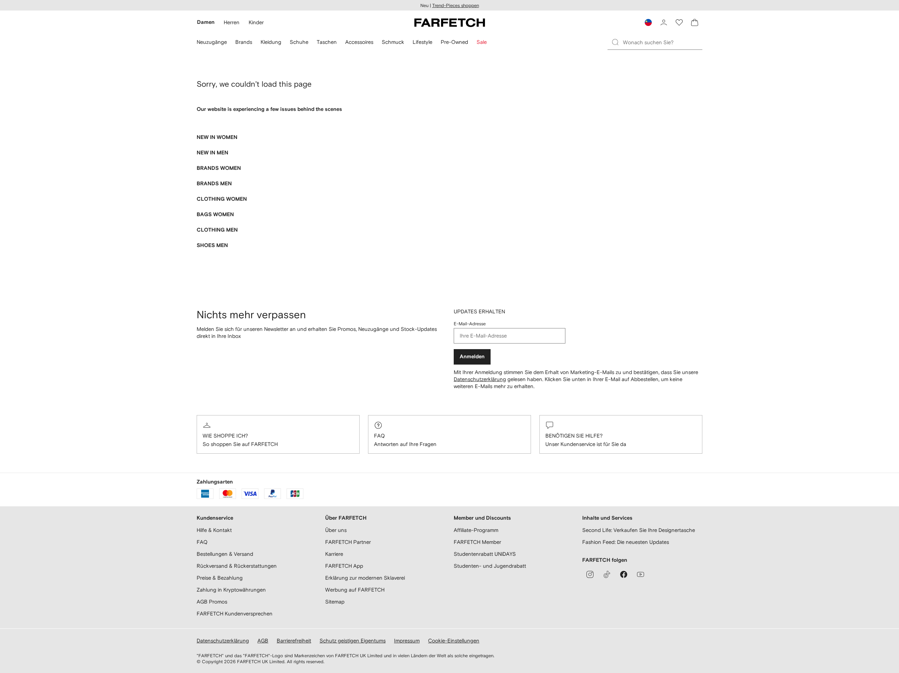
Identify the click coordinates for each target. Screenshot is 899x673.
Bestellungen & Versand (225, 554)
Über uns (336, 530)
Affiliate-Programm (476, 530)
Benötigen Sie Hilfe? (574, 435)
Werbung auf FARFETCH (355, 589)
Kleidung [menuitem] (271, 42)
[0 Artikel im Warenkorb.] (694, 22)
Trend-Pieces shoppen (455, 5)
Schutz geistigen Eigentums (353, 640)
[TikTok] (607, 574)
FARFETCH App (344, 565)
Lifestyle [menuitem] (422, 42)
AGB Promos (212, 601)
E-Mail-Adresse (470, 323)
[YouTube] (640, 574)
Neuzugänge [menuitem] (212, 42)
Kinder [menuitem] (256, 22)
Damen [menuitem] (206, 22)
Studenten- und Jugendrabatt (490, 565)
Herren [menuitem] (231, 22)
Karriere (334, 554)
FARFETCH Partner (348, 542)
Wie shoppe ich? (225, 435)
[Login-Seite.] (663, 22)
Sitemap (334, 601)
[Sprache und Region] (648, 22)
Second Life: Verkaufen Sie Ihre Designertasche (638, 530)
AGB (262, 640)
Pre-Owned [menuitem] (454, 42)
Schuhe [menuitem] (299, 42)
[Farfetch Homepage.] (449, 22)
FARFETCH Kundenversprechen (235, 613)
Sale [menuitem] (482, 42)
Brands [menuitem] (243, 42)
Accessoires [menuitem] (359, 42)
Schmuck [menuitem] (393, 42)
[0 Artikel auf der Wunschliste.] (679, 22)
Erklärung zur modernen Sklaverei (365, 577)
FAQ (379, 435)
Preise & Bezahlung (220, 577)
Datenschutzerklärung (480, 379)
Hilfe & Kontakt (214, 530)
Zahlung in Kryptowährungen (231, 589)
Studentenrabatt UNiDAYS (485, 554)
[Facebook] (623, 574)
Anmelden (472, 356)
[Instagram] (590, 574)
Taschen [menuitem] (327, 42)
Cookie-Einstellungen (453, 640)
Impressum (407, 640)
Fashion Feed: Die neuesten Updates (625, 542)
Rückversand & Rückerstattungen (237, 565)
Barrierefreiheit (294, 640)
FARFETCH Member (477, 542)
